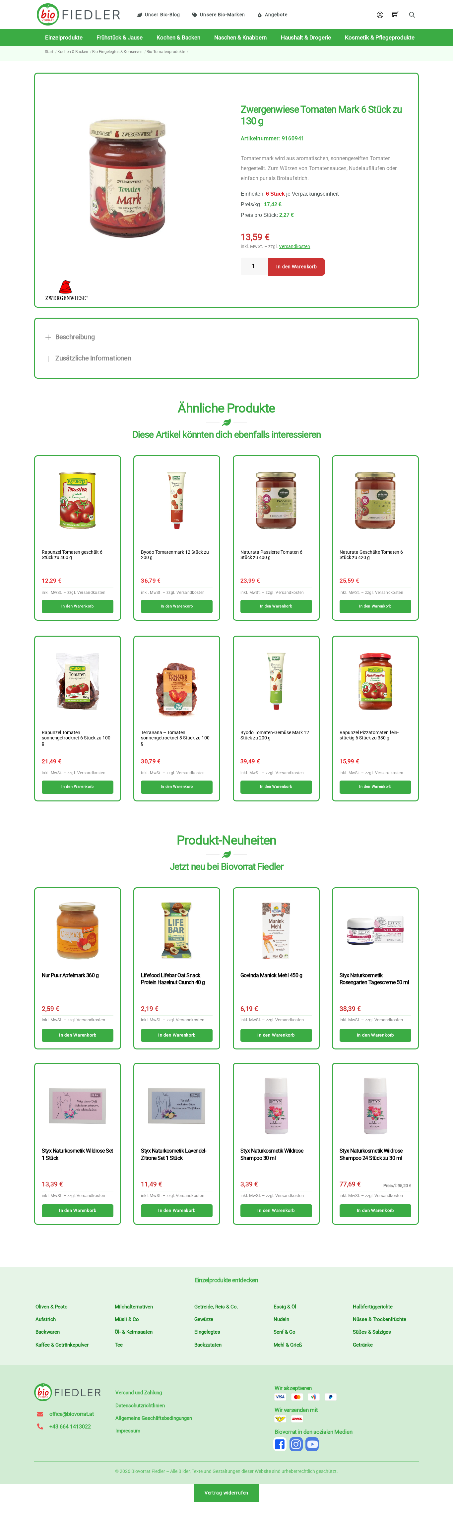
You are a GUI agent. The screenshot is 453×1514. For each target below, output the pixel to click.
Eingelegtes (207, 1332)
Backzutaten (208, 1345)
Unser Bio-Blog (162, 15)
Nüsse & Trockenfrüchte (379, 1319)
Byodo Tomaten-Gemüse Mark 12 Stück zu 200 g (274, 735)
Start (49, 51)
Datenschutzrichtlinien (140, 1406)
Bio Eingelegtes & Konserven (117, 51)
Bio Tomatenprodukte (166, 51)
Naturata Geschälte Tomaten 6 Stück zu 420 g (371, 555)
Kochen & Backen (178, 37)
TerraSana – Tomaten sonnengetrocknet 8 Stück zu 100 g (175, 738)
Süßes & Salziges (372, 1332)
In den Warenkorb (296, 267)
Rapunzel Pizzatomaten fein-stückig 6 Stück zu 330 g (369, 735)
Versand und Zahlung (138, 1393)
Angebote (276, 15)
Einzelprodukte (64, 37)
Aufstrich (45, 1319)
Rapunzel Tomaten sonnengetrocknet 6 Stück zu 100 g (76, 738)
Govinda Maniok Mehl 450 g (271, 975)
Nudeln (281, 1319)
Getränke (363, 1345)
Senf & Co (284, 1332)
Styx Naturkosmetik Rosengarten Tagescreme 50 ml (374, 978)
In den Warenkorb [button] (77, 606)
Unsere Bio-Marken (222, 15)
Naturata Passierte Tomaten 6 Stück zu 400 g (271, 555)
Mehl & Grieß (288, 1345)
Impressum (127, 1431)
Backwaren (47, 1332)
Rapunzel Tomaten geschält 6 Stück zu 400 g (72, 555)
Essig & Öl (285, 1307)
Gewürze (203, 1319)
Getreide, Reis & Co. (216, 1307)
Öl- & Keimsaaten (134, 1332)
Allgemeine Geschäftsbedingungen (153, 1418)
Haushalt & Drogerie (306, 37)
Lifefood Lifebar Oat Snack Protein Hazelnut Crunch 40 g (173, 978)
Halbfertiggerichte (373, 1307)
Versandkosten (294, 246)
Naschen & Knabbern (240, 37)
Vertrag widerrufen (227, 1493)
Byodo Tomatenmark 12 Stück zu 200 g (175, 555)
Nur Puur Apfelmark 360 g (70, 975)
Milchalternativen (134, 1307)
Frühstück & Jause (120, 37)
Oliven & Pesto (51, 1307)
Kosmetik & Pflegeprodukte (380, 37)
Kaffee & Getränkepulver (62, 1345)
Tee (119, 1345)
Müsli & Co (127, 1319)
